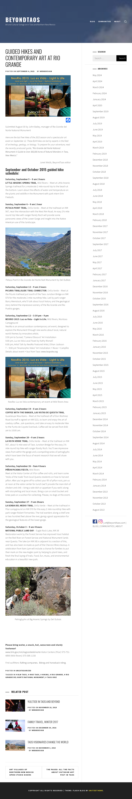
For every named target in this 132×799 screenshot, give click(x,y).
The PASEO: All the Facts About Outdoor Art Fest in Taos (60, 772)
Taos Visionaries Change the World (48, 742)
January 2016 (99, 346)
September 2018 (100, 177)
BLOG (92, 21)
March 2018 (98, 214)
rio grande (57, 674)
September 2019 (100, 111)
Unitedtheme (96, 790)
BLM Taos (22, 674)
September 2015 (100, 364)
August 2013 (99, 509)
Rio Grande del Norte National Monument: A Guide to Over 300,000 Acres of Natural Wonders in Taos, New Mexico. (36, 152)
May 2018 (97, 201)
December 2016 (100, 286)
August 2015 (99, 370)
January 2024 (99, 99)
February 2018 (100, 220)
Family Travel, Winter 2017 (43, 722)
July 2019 (97, 123)
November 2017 (100, 232)
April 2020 (97, 105)
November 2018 (100, 165)
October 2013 (99, 503)
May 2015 (97, 389)
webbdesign (46, 71)
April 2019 (97, 141)
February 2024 (100, 93)
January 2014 (99, 485)
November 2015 (100, 352)
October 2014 (99, 431)
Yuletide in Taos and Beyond (44, 701)
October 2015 (99, 358)
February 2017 (100, 274)
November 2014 (100, 425)
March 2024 (98, 87)
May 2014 (97, 461)
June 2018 (98, 195)
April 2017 (97, 268)
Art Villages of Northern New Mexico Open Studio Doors (21, 772)
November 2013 (100, 497)
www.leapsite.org (49, 351)
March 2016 (98, 334)
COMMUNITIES (104, 21)
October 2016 (99, 298)
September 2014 (100, 437)
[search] (125, 21)
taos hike (52, 677)
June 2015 (98, 383)
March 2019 (98, 147)
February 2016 (100, 340)
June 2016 (98, 322)
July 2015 (97, 376)
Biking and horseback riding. (52, 662)
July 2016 (97, 316)
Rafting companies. (29, 662)
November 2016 (100, 292)
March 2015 (98, 401)
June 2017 (98, 256)
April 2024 (97, 81)
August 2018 (99, 183)
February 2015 (100, 407)
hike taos (34, 674)
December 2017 (100, 226)
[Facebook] (68, 120)
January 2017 (99, 280)
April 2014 (97, 467)
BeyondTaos (22, 19)
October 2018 (99, 171)
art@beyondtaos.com (114, 522)
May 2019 (97, 135)
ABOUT (117, 21)
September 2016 (100, 304)
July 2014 (97, 449)
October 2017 (99, 238)
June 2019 (98, 129)
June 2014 (98, 455)
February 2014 (100, 479)
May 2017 (97, 262)
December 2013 (100, 491)
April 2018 (97, 207)
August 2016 (99, 310)
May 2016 (97, 328)
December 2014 (100, 419)
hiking (45, 674)
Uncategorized (23, 670)
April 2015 (97, 395)
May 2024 (97, 75)
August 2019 (99, 117)
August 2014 (99, 443)
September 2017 (100, 244)
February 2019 (100, 153)
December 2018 (100, 159)
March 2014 (98, 473)
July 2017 (97, 250)
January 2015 (99, 413)
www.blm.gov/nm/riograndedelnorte (23, 652)
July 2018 (97, 189)
